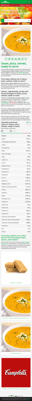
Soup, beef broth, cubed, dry (16, 282)
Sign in (23, 5)
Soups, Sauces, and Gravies (8, 128)
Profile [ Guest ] (6, 5)
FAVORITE (14, 131)
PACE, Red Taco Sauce (16, 353)
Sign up (29, 5)
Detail (27, 399)
